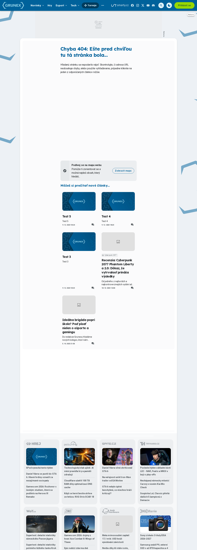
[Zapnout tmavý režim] (169, 5)
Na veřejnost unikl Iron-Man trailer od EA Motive (116, 479)
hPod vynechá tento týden (39, 468)
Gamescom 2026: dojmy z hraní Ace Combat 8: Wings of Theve (79, 538)
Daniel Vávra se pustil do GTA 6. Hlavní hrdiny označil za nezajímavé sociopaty (41, 477)
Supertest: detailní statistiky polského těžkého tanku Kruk (41, 546)
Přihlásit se (184, 5)
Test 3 (66, 257)
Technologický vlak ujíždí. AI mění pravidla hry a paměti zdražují (79, 471)
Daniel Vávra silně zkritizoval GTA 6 (117, 469)
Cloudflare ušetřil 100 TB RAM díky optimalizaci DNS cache (78, 484)
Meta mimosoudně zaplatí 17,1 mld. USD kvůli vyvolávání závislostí (115, 538)
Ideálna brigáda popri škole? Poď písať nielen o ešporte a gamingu (78, 326)
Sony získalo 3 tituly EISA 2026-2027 (153, 537)
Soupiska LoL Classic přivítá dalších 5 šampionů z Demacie (154, 496)
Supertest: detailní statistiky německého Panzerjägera (40, 537)
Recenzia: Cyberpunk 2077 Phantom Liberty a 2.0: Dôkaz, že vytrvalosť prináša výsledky (118, 268)
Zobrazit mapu (123, 171)
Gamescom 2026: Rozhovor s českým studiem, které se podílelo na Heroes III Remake (41, 491)
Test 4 (106, 216)
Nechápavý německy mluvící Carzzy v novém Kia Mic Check (154, 484)
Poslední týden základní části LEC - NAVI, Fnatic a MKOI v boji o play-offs (155, 471)
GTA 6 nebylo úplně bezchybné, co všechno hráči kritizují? (117, 490)
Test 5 (66, 216)
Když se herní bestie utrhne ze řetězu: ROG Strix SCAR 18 (79, 495)
